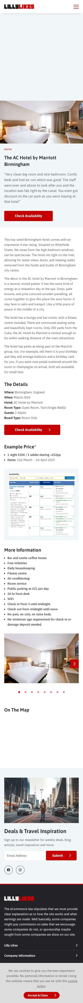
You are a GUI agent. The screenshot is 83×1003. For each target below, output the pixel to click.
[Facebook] (10, 870)
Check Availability (28, 216)
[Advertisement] (41, 61)
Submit (57, 855)
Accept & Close (38, 995)
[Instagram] (22, 870)
